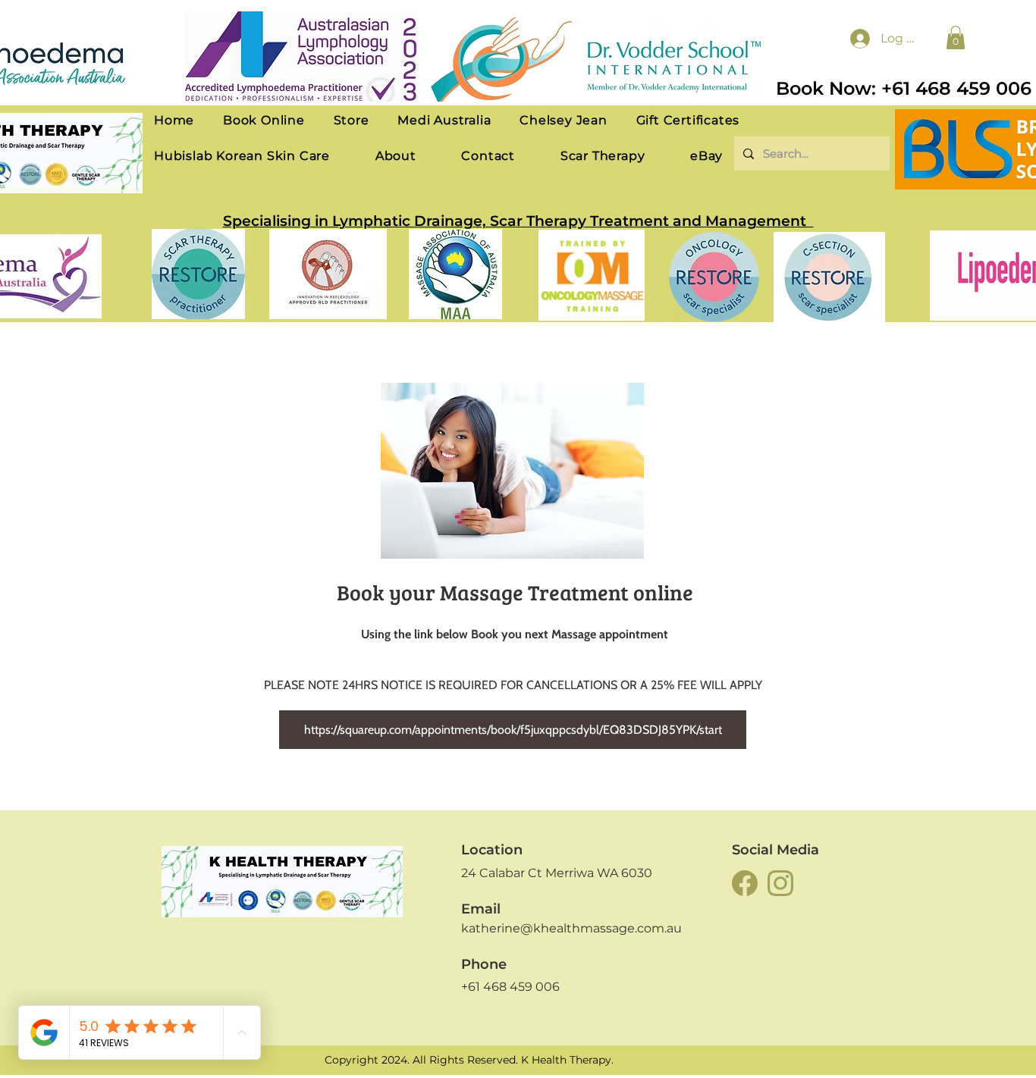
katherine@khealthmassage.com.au (571, 928)
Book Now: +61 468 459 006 (903, 88)
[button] (955, 37)
